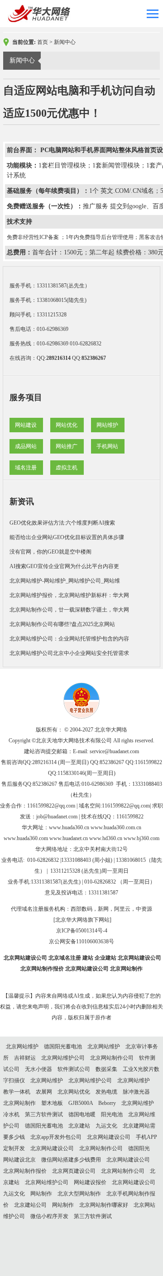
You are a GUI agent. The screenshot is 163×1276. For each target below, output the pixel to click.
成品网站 (26, 446)
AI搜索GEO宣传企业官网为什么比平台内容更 (64, 566)
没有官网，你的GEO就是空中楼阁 (50, 552)
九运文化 (106, 1126)
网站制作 (41, 1193)
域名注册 (26, 467)
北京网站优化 (74, 1092)
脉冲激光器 (136, 1092)
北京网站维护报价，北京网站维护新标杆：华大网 (69, 595)
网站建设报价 (90, 1182)
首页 (42, 42)
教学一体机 (16, 1092)
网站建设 (26, 425)
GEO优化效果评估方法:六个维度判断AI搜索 (62, 523)
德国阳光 (139, 1148)
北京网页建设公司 (74, 1171)
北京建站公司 (30, 1205)
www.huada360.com (26, 838)
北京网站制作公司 (112, 1058)
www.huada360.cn (69, 827)
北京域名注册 (64, 958)
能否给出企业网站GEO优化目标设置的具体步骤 (67, 537)
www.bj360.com (141, 838)
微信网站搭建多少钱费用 (71, 1160)
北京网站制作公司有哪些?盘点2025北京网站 (62, 624)
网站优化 (66, 425)
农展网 (44, 1092)
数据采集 (106, 1069)
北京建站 (79, 1126)
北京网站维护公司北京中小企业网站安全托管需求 (69, 653)
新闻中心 (65, 42)
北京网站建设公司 (25, 958)
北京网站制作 (126, 968)
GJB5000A (80, 1103)
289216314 (58, 358)
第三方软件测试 (44, 1114)
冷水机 (11, 1114)
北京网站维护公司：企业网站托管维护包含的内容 (69, 639)
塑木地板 (52, 1103)
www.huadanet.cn (68, 838)
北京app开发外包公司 (56, 1137)
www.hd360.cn (105, 838)
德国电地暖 (82, 1114)
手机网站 (107, 446)
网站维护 (107, 425)
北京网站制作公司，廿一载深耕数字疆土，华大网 (69, 610)
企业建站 (105, 958)
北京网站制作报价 (42, 968)
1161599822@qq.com (51, 806)
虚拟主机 (66, 467)
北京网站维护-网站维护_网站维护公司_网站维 (65, 581)
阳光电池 (112, 1114)
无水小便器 (38, 1069)
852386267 (94, 358)
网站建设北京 (19, 1160)
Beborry (107, 1103)
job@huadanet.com (56, 816)
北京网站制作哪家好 (103, 1205)
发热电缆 (106, 1092)
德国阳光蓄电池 (63, 1046)
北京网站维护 (22, 1046)
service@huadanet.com (114, 751)
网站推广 (66, 446)
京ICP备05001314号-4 (81, 930)
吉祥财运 (25, 1058)
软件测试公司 (74, 1069)
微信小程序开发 (49, 1216)
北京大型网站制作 (79, 1193)
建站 (87, 958)
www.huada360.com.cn (116, 827)
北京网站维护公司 (63, 1058)
